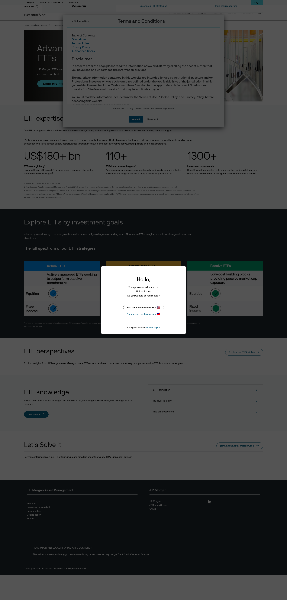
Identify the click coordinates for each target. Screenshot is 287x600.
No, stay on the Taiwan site (141, 314)
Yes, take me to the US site (141, 308)
